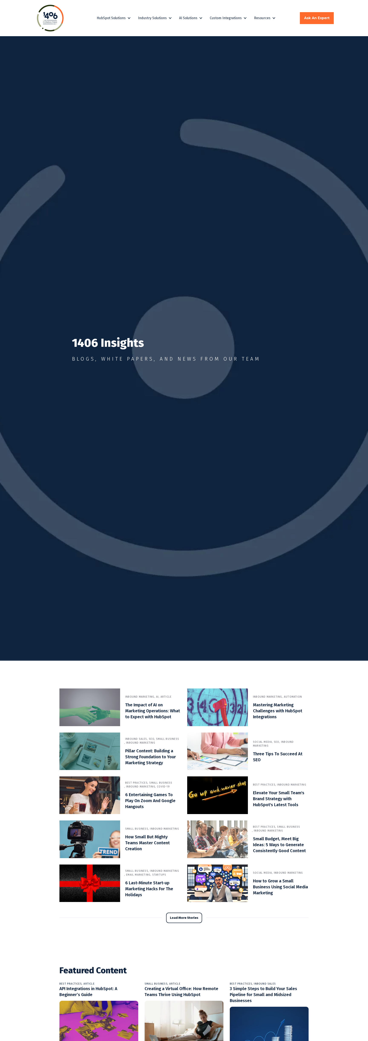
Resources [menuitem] (262, 18)
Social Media (262, 741)
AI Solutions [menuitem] (188, 18)
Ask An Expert (316, 18)
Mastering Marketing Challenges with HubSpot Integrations (277, 710)
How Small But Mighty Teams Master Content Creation (147, 842)
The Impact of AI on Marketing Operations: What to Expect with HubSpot (152, 710)
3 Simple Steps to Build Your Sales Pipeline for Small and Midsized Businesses (263, 994)
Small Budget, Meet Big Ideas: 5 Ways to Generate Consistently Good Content (279, 844)
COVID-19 (163, 786)
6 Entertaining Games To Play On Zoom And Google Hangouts (150, 800)
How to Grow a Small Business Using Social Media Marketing (280, 886)
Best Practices (136, 782)
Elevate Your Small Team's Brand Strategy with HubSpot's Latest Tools (278, 798)
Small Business (167, 738)
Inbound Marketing (139, 696)
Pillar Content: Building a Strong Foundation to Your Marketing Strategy (150, 756)
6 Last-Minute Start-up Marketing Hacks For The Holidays (149, 888)
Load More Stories (184, 918)
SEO (151, 738)
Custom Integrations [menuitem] (226, 18)
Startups (159, 874)
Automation (293, 696)
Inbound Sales (136, 738)
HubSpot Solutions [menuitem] (111, 18)
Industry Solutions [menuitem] (152, 18)
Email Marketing (138, 874)
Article (166, 696)
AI (157, 696)
